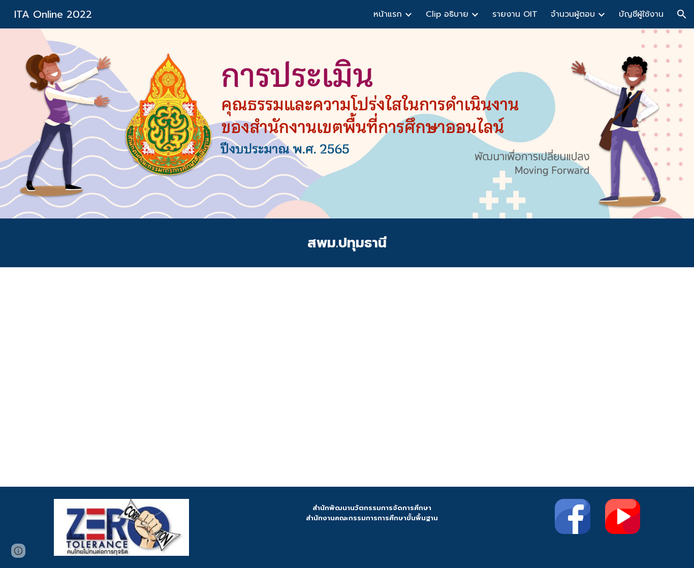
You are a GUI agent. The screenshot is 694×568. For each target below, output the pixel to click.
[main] (347, 243)
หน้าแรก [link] (387, 14)
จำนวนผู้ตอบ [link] (573, 14)
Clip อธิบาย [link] (447, 14)
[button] (682, 14)
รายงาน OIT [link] (515, 14)
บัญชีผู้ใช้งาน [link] (641, 14)
